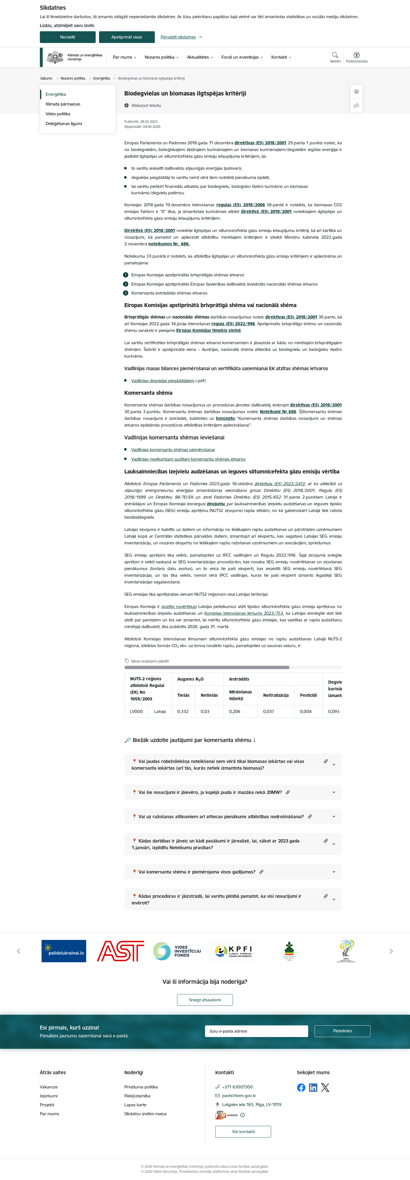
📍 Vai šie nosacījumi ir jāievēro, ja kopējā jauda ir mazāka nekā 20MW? (207, 792)
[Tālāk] (392, 951)
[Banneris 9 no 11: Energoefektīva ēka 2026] (289, 950)
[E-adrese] (226, 1115)
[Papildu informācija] (242, 1115)
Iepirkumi (48, 1095)
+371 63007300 (237, 1087)
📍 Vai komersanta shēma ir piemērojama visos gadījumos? (193, 872)
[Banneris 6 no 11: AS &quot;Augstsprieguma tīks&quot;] (120, 950)
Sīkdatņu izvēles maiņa (145, 1113)
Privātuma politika (141, 1087)
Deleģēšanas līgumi (64, 123)
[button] (325, 761)
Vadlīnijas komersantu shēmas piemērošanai (173, 449)
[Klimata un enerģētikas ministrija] (75, 57)
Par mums (49, 1113)
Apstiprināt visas (127, 37)
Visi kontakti (243, 1131)
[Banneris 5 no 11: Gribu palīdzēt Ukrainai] (64, 950)
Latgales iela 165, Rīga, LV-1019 (251, 1104)
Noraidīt (67, 37)
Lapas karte (135, 1104)
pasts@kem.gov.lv (239, 1095)
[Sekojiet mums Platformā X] (325, 1087)
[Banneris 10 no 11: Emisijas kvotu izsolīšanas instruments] (346, 950)
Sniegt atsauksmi (205, 999)
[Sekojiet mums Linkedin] (313, 1087)
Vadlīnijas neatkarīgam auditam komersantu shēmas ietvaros (188, 459)
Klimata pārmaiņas (63, 104)
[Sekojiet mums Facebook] (301, 1087)
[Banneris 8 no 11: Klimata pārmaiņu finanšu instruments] (233, 950)
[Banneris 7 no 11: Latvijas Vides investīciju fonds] (177, 950)
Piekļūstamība (137, 1095)
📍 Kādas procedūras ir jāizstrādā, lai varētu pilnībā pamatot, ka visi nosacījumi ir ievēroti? (217, 899)
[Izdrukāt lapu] (356, 92)
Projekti (47, 1104)
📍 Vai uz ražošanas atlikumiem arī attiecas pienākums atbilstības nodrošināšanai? (218, 816)
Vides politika (58, 113)
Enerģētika (56, 94)
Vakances (49, 1087)
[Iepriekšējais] (19, 951)
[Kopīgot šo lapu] (356, 106)
